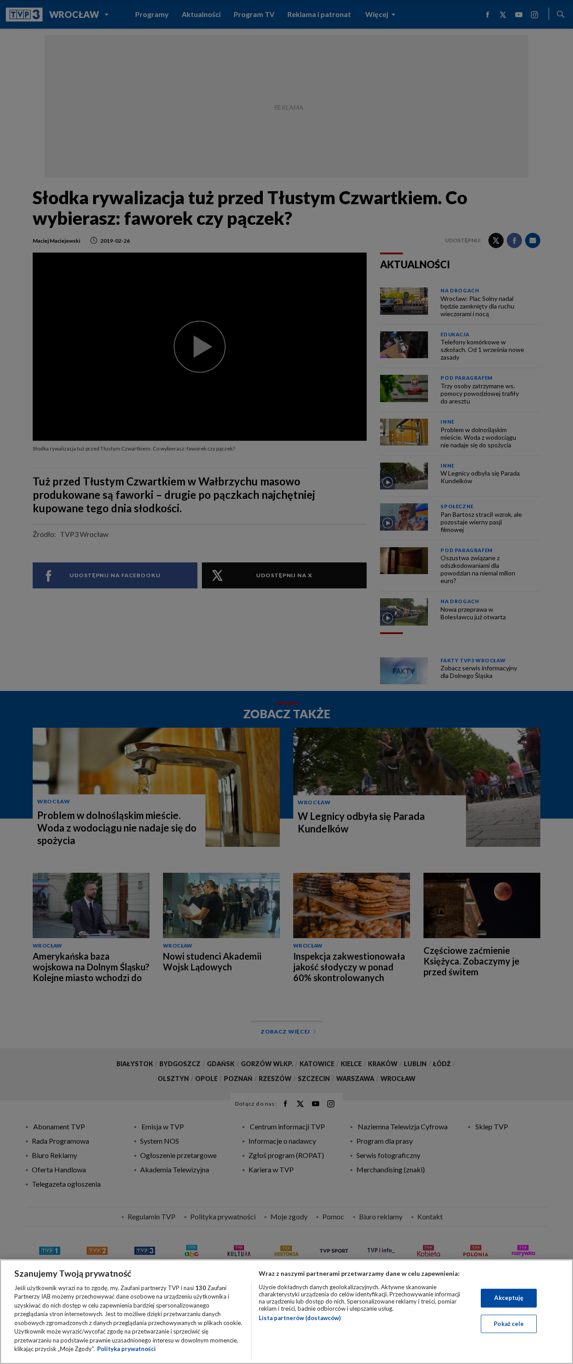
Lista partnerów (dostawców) (300, 1317)
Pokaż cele (509, 1323)
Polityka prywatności (126, 1348)
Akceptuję (508, 1297)
